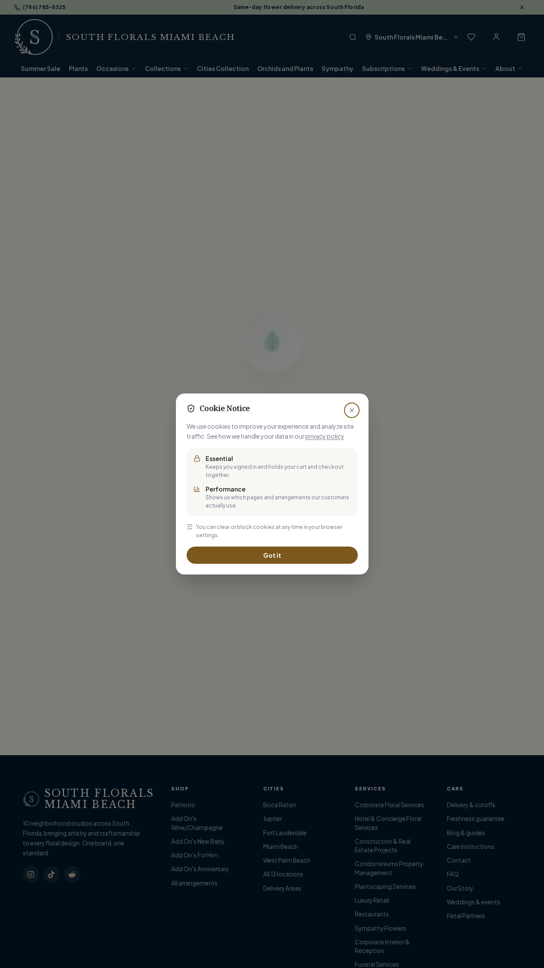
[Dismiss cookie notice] (352, 410)
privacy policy (324, 436)
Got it (272, 555)
